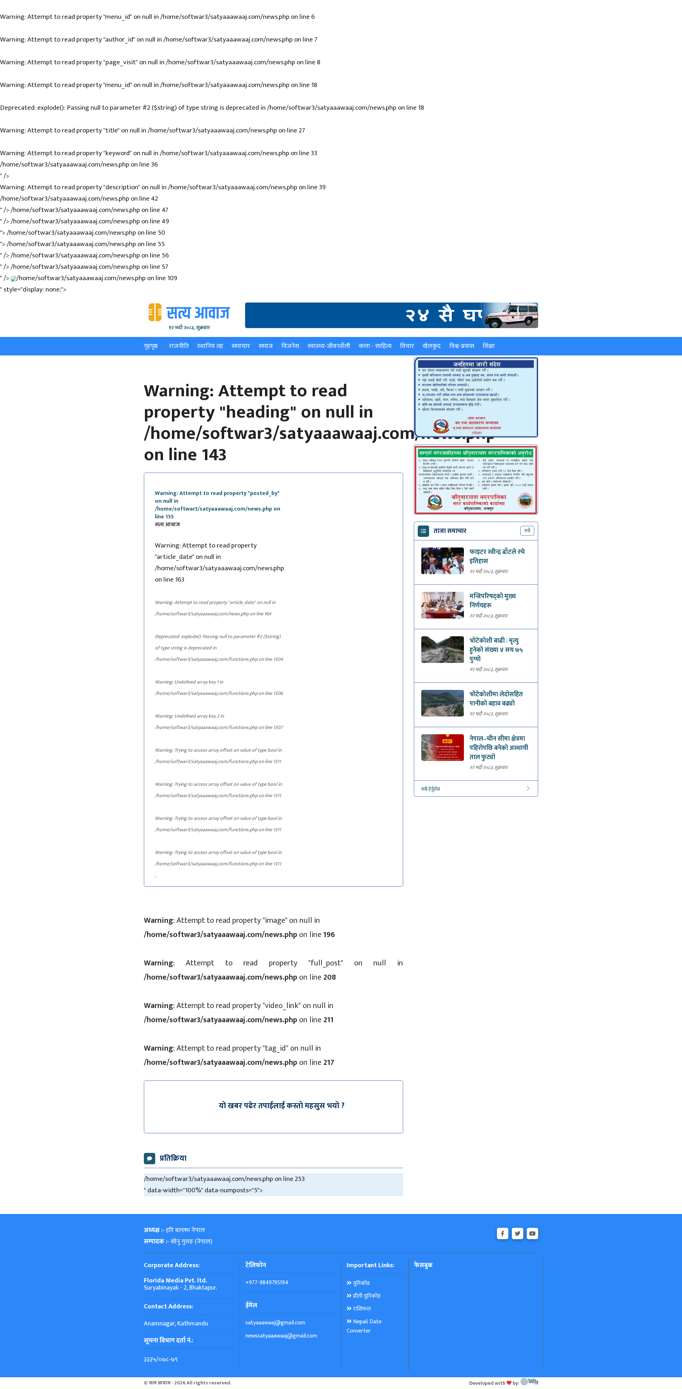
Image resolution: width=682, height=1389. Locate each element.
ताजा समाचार (450, 531)
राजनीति (179, 346)
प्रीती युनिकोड (366, 1296)
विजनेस (290, 346)
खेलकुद (432, 346)
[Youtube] (532, 1232)
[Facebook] (502, 1232)
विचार (407, 346)
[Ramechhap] (476, 397)
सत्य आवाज (167, 525)
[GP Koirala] (391, 315)
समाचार (241, 346)
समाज (266, 346)
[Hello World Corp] (529, 1383)
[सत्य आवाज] (189, 312)
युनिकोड (361, 1283)
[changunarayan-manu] (476, 479)
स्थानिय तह (210, 346)
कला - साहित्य (375, 346)
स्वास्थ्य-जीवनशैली (329, 346)
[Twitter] (517, 1232)
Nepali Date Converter (364, 1326)
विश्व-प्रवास (461, 346)
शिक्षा (489, 346)
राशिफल (361, 1309)
